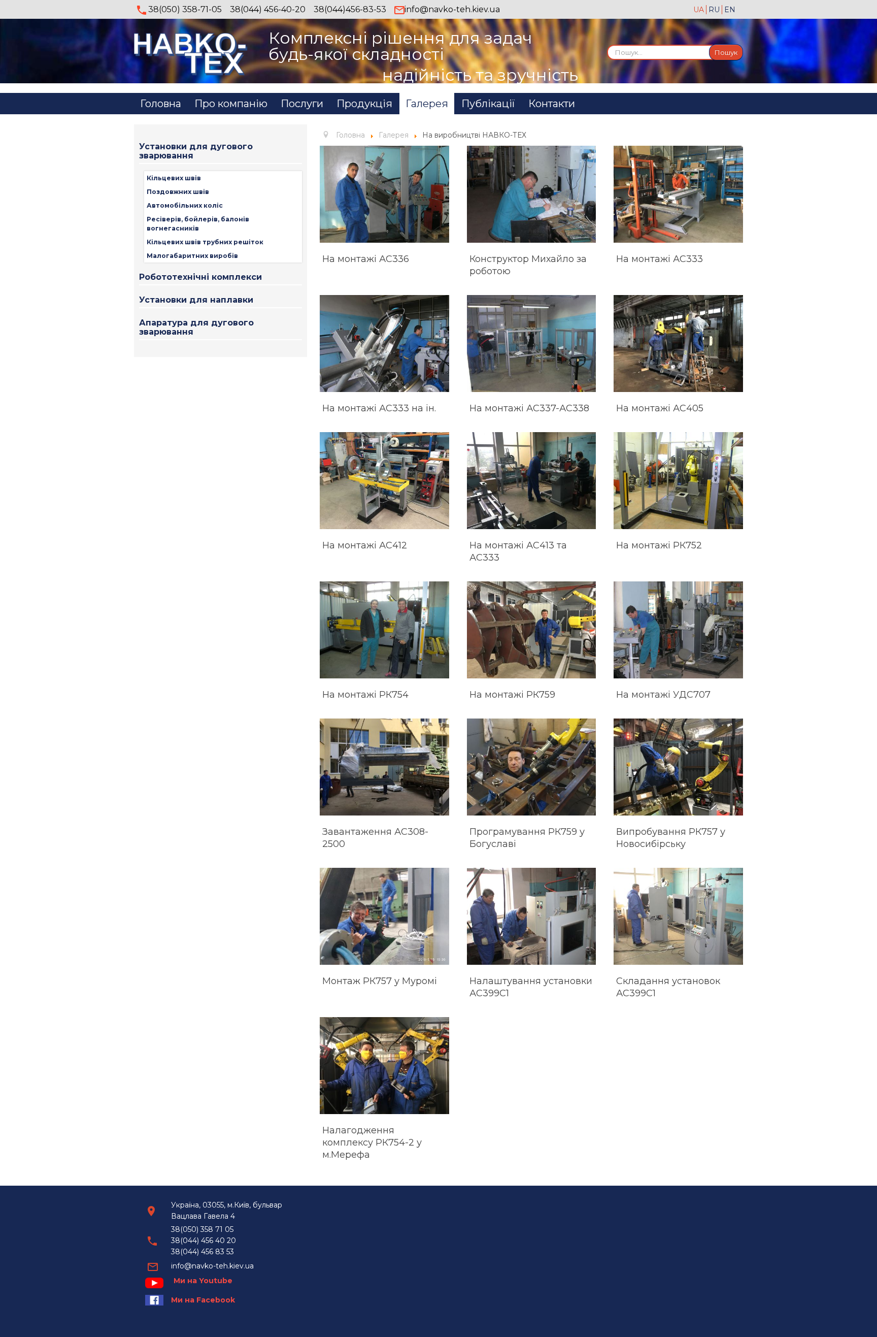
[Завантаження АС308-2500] (384, 767)
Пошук (726, 52)
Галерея (427, 103)
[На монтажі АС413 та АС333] (531, 480)
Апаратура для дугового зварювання (196, 327)
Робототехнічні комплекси (200, 277)
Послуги (302, 103)
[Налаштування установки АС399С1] (531, 916)
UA (699, 9)
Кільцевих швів (174, 178)
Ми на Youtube (203, 1280)
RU (715, 9)
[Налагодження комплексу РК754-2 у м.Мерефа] (384, 1065)
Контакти (551, 103)
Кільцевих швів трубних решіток (205, 242)
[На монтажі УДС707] (678, 629)
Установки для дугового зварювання (196, 151)
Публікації (488, 103)
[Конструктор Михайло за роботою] (531, 194)
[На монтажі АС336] (384, 194)
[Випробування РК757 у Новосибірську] (678, 767)
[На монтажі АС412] (384, 480)
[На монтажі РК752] (678, 480)
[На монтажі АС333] (678, 194)
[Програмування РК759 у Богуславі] (531, 767)
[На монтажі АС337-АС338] (531, 343)
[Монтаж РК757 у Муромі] (384, 916)
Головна (160, 103)
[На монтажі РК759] (531, 629)
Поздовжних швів (178, 191)
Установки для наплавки (196, 300)
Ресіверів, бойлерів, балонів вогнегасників (198, 223)
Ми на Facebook (203, 1300)
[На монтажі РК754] (384, 629)
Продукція (364, 103)
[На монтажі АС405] (678, 343)
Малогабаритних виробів (192, 255)
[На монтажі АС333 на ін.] (384, 343)
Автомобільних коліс (185, 205)
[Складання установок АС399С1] (678, 916)
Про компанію (230, 103)
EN (729, 9)
